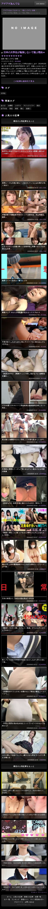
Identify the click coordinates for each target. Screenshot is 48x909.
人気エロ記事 (17, 897)
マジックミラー (29, 105)
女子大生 (4, 108)
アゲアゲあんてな (10, 3)
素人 (22, 108)
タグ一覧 (7, 899)
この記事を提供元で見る (24, 81)
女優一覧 (38, 897)
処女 (38, 105)
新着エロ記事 (28, 897)
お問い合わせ (29, 902)
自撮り (28, 108)
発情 (16, 108)
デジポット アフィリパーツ (39, 892)
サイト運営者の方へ (37, 899)
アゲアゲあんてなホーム (11, 10)
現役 (11, 108)
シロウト (18, 105)
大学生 (3, 93)
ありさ (3, 105)
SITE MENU (40, 4)
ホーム (9, 897)
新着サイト (25, 899)
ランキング (15, 899)
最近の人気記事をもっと (24, 121)
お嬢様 (10, 105)
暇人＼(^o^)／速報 (29, 10)
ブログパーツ (18, 902)
